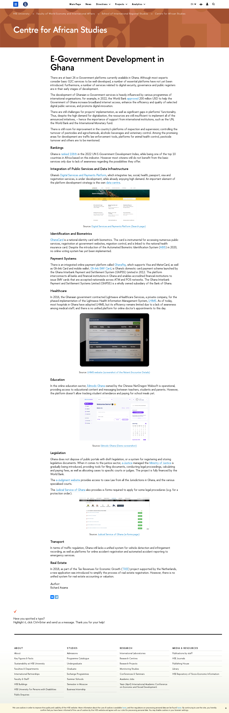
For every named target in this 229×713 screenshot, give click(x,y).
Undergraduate (74, 663)
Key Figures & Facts (23, 658)
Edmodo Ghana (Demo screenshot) (119, 445)
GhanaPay (120, 265)
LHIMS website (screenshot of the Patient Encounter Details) (118, 372)
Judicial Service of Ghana (70, 490)
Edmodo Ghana (96, 386)
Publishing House (180, 663)
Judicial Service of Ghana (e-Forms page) (119, 534)
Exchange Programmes (78, 673)
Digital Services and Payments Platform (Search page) (119, 226)
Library (175, 668)
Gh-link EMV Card (101, 268)
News (88, 4)
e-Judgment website (68, 480)
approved (132, 98)
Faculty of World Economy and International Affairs (66, 13)
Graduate (71, 668)
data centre (113, 183)
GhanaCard (56, 240)
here (124, 707)
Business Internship (76, 689)
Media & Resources (185, 648)
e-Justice (127, 463)
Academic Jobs (127, 679)
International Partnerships (26, 673)
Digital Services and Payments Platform (83, 175)
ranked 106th (69, 154)
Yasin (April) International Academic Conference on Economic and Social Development (143, 685)
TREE (125, 569)
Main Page (75, 4)
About (18, 648)
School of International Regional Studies (125, 13)
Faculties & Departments (26, 668)
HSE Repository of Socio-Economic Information (195, 673)
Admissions (72, 653)
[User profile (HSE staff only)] (207, 4)
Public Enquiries (21, 694)
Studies (72, 648)
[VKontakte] (52, 597)
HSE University (21, 13)
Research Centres (128, 658)
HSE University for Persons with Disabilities (35, 689)
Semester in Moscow (77, 684)
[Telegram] (56, 597)
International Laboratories (132, 653)
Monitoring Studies (129, 668)
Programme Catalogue (78, 658)
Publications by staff (182, 653)
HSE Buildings (20, 684)
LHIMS (152, 301)
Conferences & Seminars (132, 673)
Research (126, 648)
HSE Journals (178, 658)
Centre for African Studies (170, 13)
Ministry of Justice (160, 463)
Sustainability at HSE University (29, 663)
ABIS (163, 247)
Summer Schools (75, 679)
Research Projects (128, 663)
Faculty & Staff (21, 679)
